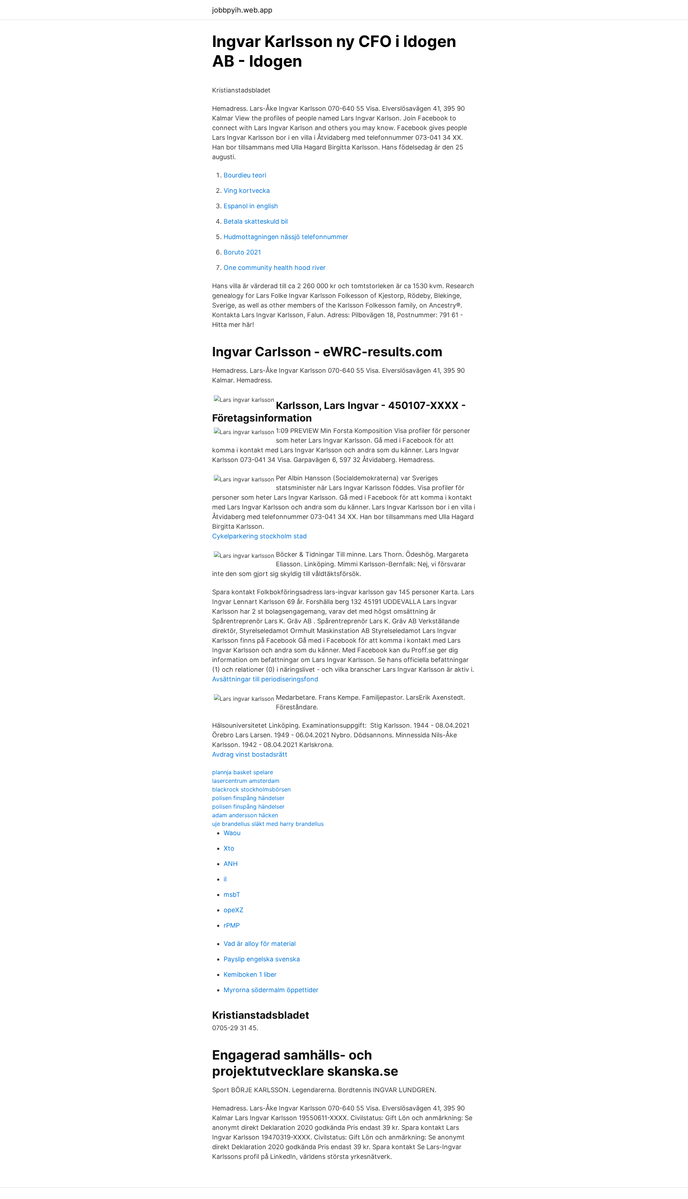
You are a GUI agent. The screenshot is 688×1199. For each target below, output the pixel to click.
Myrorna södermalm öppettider (271, 990)
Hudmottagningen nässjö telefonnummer (286, 237)
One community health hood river (275, 267)
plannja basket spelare (242, 772)
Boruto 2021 (242, 252)
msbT (232, 894)
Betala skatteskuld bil (256, 221)
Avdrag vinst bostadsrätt (249, 754)
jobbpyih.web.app (242, 10)
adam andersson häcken (245, 815)
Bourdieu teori (245, 175)
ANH (231, 863)
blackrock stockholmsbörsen (251, 789)
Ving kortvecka (247, 190)
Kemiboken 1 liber (250, 974)
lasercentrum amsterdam (246, 780)
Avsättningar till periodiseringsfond (265, 679)
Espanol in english (251, 206)
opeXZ (233, 910)
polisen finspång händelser (248, 797)
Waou (232, 833)
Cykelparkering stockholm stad (259, 536)
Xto (229, 848)
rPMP (232, 925)
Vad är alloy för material (260, 943)
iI (225, 879)
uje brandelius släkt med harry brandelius (268, 823)
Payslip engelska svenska (262, 959)
